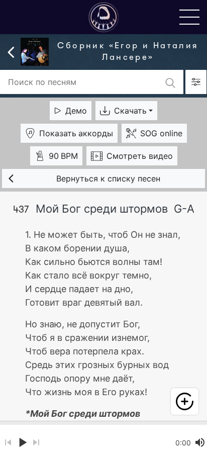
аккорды (76, 133)
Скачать (130, 111)
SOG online (161, 133)
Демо (76, 111)
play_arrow (22, 442)
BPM (63, 156)
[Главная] (103, 17)
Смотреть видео (140, 156)
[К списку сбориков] (11, 51)
